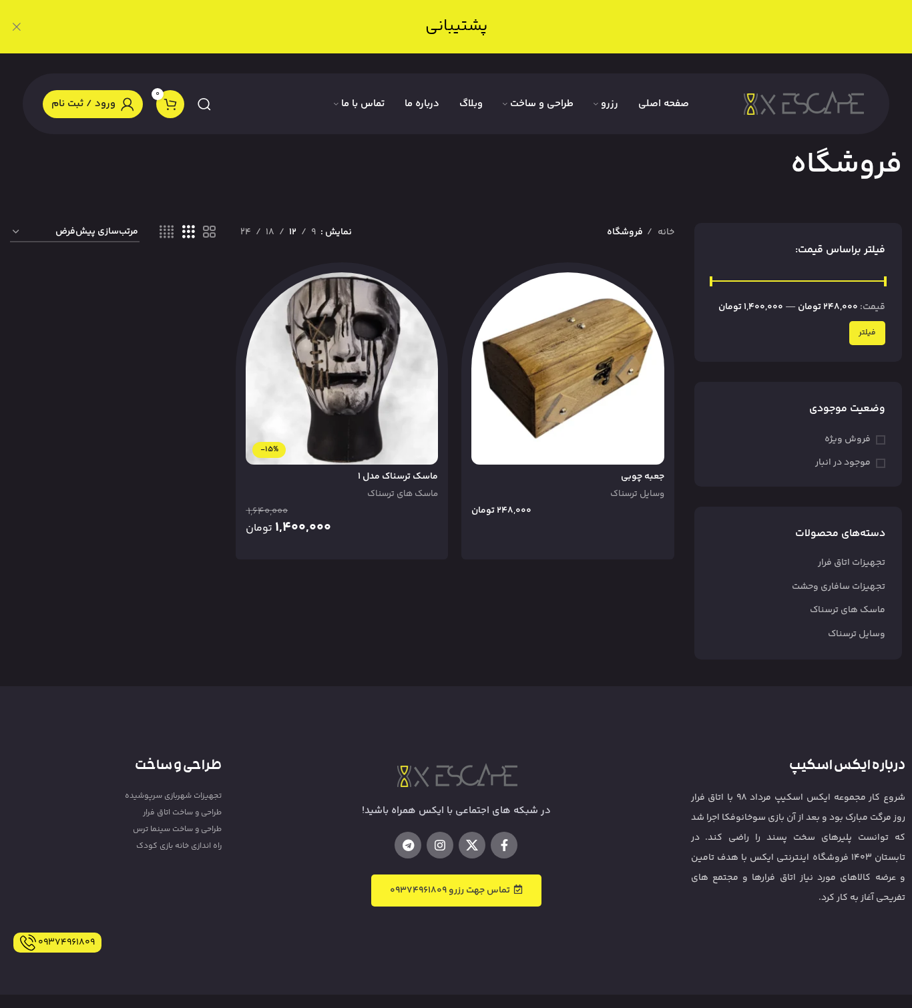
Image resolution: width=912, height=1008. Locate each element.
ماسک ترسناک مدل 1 (398, 476)
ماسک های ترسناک (847, 610)
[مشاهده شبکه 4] (167, 233)
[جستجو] (204, 104)
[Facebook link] (504, 845)
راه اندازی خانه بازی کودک (178, 846)
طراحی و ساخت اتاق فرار (182, 812)
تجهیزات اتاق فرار (851, 562)
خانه (665, 232)
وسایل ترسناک (856, 634)
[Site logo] (802, 104)
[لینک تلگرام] (408, 845)
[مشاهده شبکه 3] (188, 233)
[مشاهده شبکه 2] (209, 233)
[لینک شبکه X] (472, 845)
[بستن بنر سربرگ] (16, 26)
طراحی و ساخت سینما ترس (177, 829)
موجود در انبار (843, 463)
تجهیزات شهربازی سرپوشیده (173, 796)
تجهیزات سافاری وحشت (838, 586)
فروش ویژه (848, 440)
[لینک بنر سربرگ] (476, 26)
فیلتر (867, 332)
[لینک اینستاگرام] (440, 845)
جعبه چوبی (642, 476)
